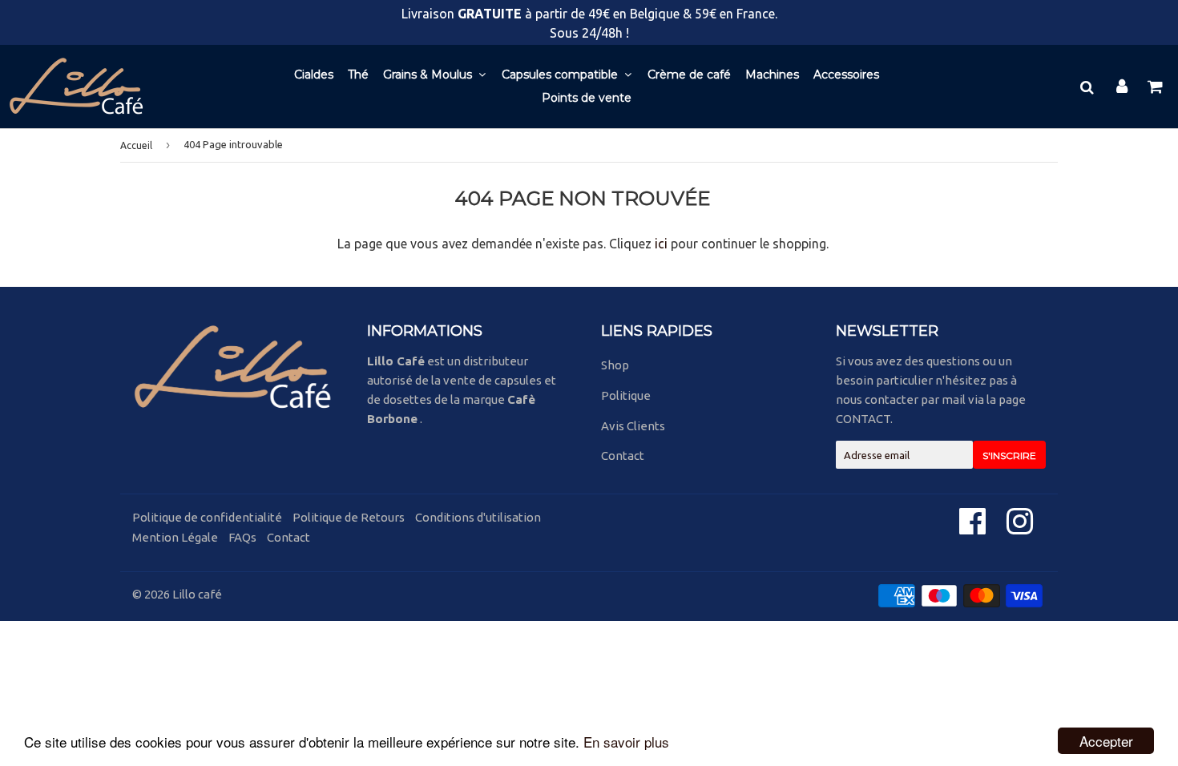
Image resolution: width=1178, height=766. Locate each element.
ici (661, 243)
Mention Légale (175, 537)
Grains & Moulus (429, 74)
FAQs (242, 537)
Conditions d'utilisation (478, 517)
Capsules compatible (561, 74)
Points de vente (586, 98)
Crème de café (689, 74)
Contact (622, 455)
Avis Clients (633, 426)
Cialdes (313, 74)
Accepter (1106, 741)
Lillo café (197, 594)
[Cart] (1156, 86)
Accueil (136, 145)
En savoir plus (626, 742)
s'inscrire (1009, 456)
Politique (626, 395)
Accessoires (846, 74)
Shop (615, 365)
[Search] (1087, 86)
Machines (772, 74)
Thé (358, 74)
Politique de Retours (348, 517)
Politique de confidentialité (207, 517)
